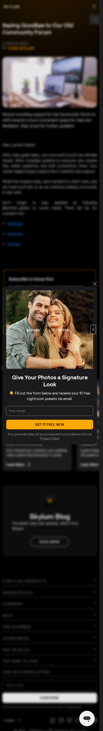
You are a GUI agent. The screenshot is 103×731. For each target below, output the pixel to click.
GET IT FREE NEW (49, 424)
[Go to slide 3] (50, 365)
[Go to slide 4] (52, 365)
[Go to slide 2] (48, 365)
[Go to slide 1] (46, 365)
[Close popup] (95, 284)
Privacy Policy (49, 438)
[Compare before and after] (49, 329)
